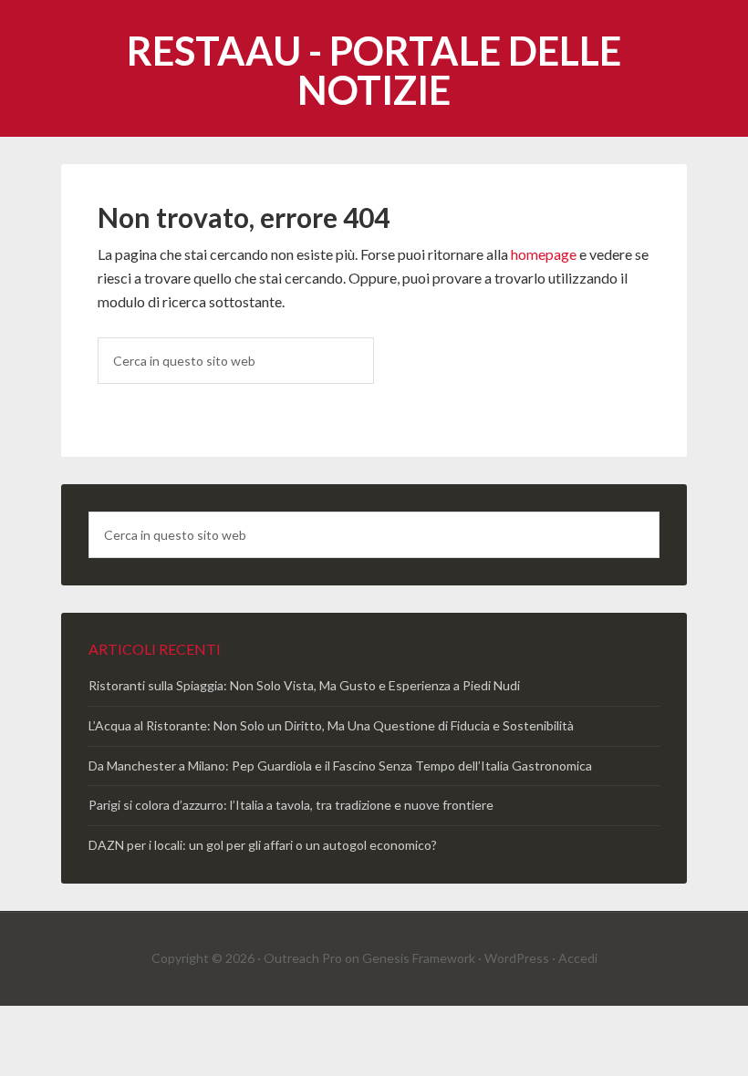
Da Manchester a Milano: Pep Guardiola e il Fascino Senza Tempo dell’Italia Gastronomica (340, 765)
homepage (544, 254)
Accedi (577, 958)
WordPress (516, 958)
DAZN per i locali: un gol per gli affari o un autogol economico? (262, 845)
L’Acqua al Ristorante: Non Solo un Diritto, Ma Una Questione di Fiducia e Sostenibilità (331, 725)
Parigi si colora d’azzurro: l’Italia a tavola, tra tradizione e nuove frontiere (290, 804)
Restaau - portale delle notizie (374, 70)
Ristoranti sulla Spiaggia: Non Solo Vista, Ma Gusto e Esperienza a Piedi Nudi (304, 685)
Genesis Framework (418, 958)
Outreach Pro (303, 958)
